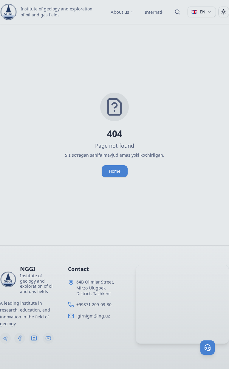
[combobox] (202, 12)
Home (114, 171)
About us (120, 12)
